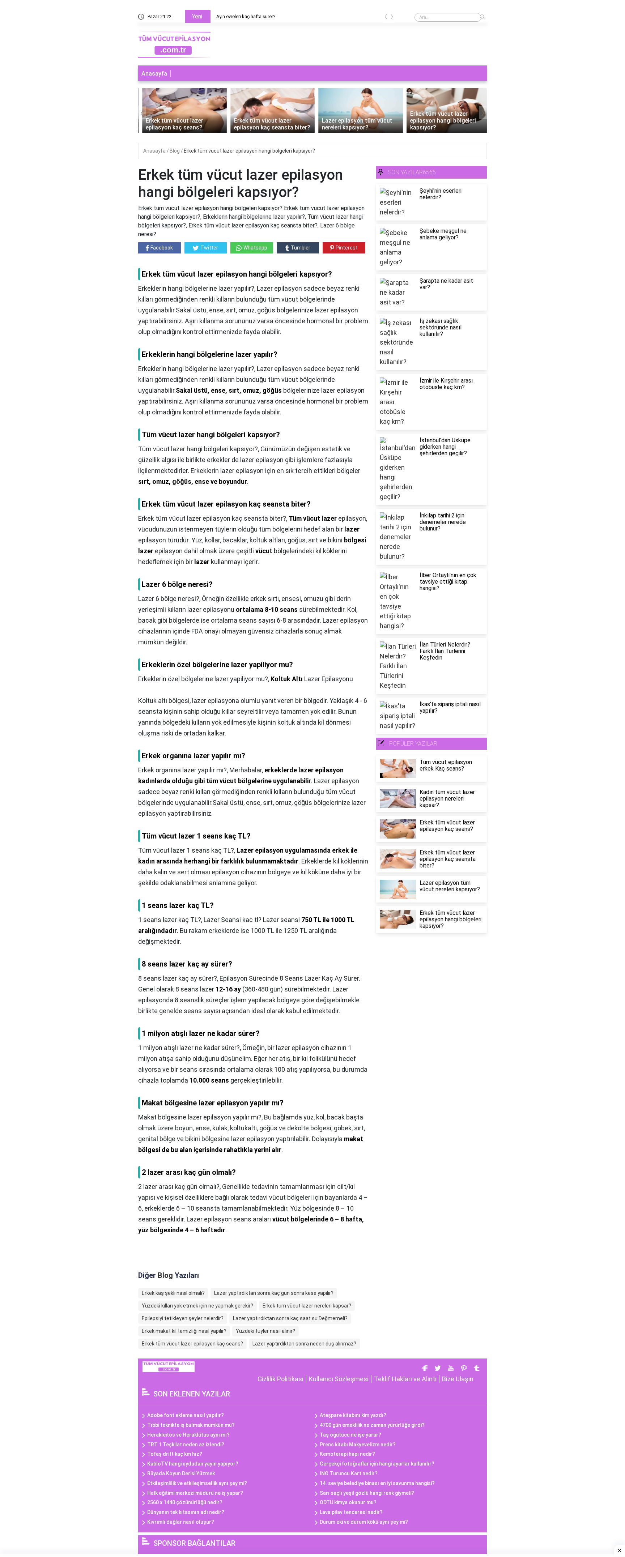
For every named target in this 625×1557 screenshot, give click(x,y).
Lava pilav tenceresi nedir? (351, 1512)
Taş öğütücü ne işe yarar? (350, 1435)
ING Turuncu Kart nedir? (349, 1473)
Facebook (161, 248)
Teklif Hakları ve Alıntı (405, 1379)
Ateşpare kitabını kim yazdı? (353, 1415)
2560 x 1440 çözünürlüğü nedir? (184, 1502)
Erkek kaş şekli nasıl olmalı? (173, 1293)
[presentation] (386, 18)
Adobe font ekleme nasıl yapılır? (185, 1415)
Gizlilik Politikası (280, 1379)
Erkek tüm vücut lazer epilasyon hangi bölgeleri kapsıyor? (249, 151)
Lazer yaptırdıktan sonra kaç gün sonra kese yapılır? (273, 1293)
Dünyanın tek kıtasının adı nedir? (185, 1512)
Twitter (209, 248)
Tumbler (300, 248)
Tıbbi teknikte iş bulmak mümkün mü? (191, 1425)
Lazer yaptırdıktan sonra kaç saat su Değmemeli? (290, 1318)
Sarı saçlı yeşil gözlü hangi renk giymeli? (367, 1493)
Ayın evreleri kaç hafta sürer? (245, 16)
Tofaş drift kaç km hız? (174, 1454)
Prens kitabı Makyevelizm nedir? (358, 1444)
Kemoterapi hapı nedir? (347, 1454)
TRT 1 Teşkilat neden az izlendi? (185, 1444)
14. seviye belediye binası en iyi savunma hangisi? (377, 1483)
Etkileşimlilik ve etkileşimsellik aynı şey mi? (197, 1483)
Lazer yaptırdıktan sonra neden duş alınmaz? (304, 1344)
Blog (175, 151)
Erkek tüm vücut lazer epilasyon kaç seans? (192, 1344)
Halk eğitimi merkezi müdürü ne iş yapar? (195, 1493)
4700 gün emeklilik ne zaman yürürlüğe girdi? (372, 1425)
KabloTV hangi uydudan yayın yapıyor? (192, 1464)
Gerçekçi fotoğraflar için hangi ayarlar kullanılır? (377, 1464)
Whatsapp (255, 248)
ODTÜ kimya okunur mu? (348, 1502)
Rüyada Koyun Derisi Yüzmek (181, 1473)
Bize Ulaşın (457, 1379)
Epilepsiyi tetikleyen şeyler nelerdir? (183, 1318)
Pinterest (347, 248)
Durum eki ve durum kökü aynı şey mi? (364, 1522)
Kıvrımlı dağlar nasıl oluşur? (180, 1522)
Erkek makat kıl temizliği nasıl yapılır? (184, 1331)
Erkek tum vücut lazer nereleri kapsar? (307, 1306)
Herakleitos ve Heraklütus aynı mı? (188, 1435)
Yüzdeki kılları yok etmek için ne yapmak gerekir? (197, 1306)
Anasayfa (154, 73)
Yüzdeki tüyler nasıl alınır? (265, 1331)
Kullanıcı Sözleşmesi (339, 1379)
